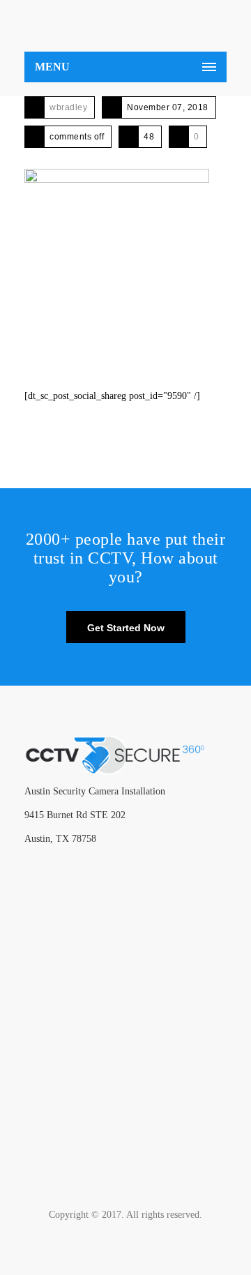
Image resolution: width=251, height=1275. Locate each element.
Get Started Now (126, 627)
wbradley (68, 107)
